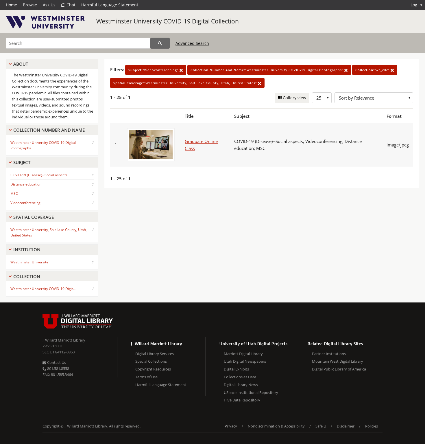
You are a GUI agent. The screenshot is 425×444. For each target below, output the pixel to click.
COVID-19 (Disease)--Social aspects (38, 175)
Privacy (231, 426)
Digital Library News (241, 384)
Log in (416, 5)
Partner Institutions (329, 353)
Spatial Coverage (33, 217)
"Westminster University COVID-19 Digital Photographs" (267, 70)
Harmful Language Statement (109, 5)
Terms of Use (146, 376)
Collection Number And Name (49, 130)
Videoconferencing (25, 202)
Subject (21, 162)
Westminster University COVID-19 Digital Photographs (43, 145)
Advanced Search (192, 43)
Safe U (320, 426)
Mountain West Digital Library (337, 361)
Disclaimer (345, 426)
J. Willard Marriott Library (63, 340)
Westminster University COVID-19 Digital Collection (167, 21)
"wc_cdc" (373, 70)
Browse (30, 5)
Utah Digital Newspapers (245, 361)
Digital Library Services (154, 353)
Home (11, 5)
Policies (371, 426)
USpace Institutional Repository (251, 392)
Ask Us (49, 5)
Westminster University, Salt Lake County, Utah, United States (48, 232)
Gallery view (294, 97)
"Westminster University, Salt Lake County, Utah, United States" (185, 83)
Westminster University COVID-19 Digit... (42, 288)
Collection (26, 276)
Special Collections (151, 361)
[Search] (160, 43)
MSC (14, 193)
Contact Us (56, 362)
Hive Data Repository (242, 400)
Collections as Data (240, 376)
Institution (26, 249)
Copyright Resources (153, 369)
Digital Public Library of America (339, 369)
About (20, 64)
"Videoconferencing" (154, 70)
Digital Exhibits (236, 369)
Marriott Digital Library (243, 353)
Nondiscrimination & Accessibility (276, 426)
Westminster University (29, 262)
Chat (70, 5)
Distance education (25, 184)
